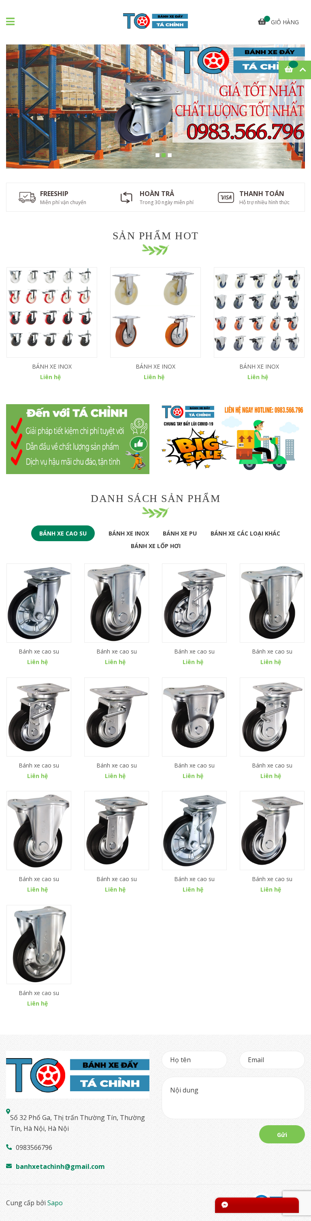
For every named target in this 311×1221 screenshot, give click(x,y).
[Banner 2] (233, 439)
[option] (155, 106)
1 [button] (158, 155)
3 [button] (170, 155)
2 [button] (164, 155)
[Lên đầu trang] (297, 1183)
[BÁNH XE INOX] (51, 312)
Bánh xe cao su (39, 651)
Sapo (55, 1202)
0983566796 (34, 1147)
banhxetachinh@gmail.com (60, 1166)
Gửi (282, 1135)
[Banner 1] (77, 439)
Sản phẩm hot (156, 236)
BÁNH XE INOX (52, 366)
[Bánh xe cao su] (38, 603)
